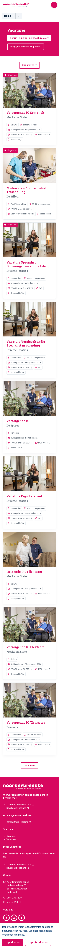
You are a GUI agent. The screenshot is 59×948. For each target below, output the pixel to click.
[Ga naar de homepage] (16, 4)
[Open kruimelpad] (18, 16)
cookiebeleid (45, 930)
